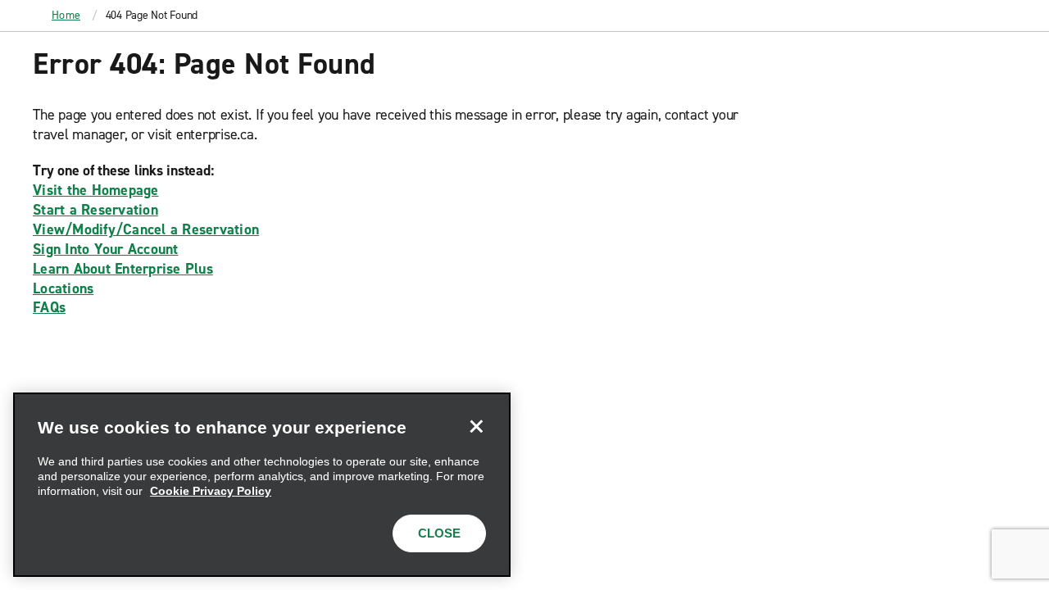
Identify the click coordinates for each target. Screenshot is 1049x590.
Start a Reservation (95, 210)
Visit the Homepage (96, 190)
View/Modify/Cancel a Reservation (146, 229)
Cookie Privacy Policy (210, 490)
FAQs (49, 307)
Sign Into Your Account (106, 249)
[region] (262, 485)
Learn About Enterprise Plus (123, 269)
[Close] (476, 427)
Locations (63, 288)
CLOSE (439, 533)
